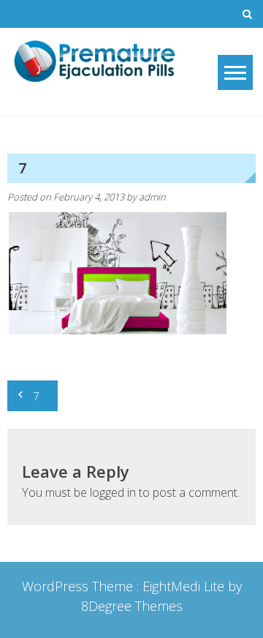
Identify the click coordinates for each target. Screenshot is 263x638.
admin (152, 196)
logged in (113, 492)
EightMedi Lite (185, 586)
